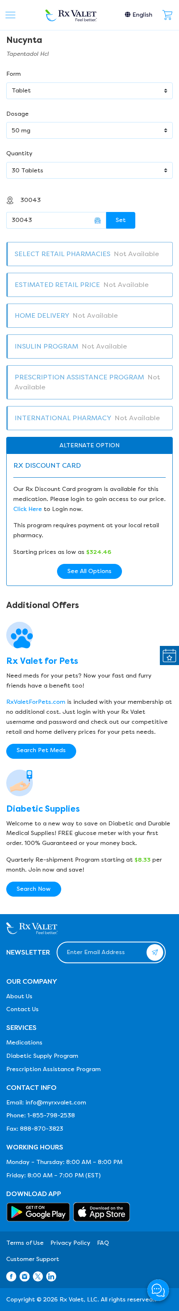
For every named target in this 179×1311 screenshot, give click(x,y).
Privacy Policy (70, 1242)
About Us (19, 996)
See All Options (89, 571)
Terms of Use (25, 1242)
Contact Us (22, 1009)
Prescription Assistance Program (53, 1069)
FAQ (103, 1242)
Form (13, 73)
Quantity (19, 153)
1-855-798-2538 (51, 1115)
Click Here (27, 509)
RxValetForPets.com (35, 701)
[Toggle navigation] (10, 15)
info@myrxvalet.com (55, 1102)
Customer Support (32, 1259)
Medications (24, 1042)
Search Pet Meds (41, 750)
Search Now (34, 888)
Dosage (17, 113)
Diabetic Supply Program (42, 1055)
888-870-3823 (41, 1128)
